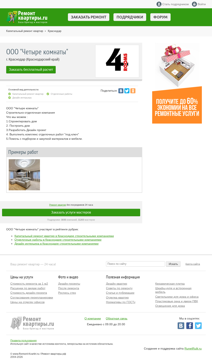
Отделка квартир (117, 297)
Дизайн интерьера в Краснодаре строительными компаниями (56, 243)
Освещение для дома (170, 305)
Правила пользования (23, 340)
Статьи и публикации (120, 292)
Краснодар (54, 31)
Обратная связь (116, 318)
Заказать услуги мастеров (71, 212)
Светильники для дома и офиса (177, 296)
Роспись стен (67, 292)
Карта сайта (193, 263)
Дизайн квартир (116, 283)
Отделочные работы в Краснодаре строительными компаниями (57, 239)
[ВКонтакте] (120, 90)
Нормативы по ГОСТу (120, 302)
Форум (160, 17)
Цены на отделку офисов (27, 302)
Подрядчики (130, 17)
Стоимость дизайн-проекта (28, 292)
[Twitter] (126, 90)
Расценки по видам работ (27, 288)
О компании (92, 318)
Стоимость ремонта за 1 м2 (29, 283)
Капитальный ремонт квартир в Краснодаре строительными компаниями (64, 236)
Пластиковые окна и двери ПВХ (176, 301)
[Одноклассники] (132, 90)
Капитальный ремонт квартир (24, 31)
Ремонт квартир (57, 205)
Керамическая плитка (170, 283)
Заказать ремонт (88, 17)
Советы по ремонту (119, 288)
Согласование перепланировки (31, 297)
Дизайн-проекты (69, 283)
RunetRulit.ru (193, 348)
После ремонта (68, 288)
